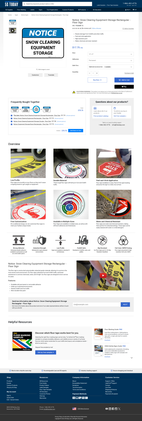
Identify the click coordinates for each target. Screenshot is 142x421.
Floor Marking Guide (112, 329)
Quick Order (10, 397)
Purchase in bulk (129, 73)
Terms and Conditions (79, 389)
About (74, 381)
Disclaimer (75, 385)
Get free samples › (120, 116)
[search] (57, 4)
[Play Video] (13, 30)
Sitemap (42, 396)
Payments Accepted (111, 394)
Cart (135, 9)
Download (107, 340)
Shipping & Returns (111, 389)
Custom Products (68, 10)
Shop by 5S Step (12, 387)
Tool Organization (52, 10)
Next (132, 357)
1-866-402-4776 (130, 3)
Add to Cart (126, 80)
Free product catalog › (101, 116)
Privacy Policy (58, 416)
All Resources (44, 381)
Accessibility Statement (79, 383)
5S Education (97, 10)
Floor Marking (21, 10)
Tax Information (77, 387)
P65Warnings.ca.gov (116, 93)
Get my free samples (45, 352)
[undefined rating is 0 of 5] (77, 28)
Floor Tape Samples (112, 5)
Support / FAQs (110, 381)
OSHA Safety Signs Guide (113, 346)
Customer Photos (45, 394)
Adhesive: (75, 59)
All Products (82, 10)
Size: (74, 53)
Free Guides (43, 383)
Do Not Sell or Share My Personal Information (75, 416)
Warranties (43, 398)
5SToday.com (68, 418)
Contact (107, 385)
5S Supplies (9, 10)
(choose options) (70, 115)
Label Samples (101, 5)
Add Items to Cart (75, 130)
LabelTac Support (111, 383)
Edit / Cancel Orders (13, 400)
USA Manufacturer (83, 408)
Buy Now (96, 80)
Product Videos (44, 385)
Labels (32, 10)
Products (9, 381)
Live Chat (108, 387)
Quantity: (75, 72)
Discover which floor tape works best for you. (57, 333)
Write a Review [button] (96, 28)
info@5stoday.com (118, 125)
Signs (40, 10)
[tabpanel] (111, 335)
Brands (9, 383)
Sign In (128, 9)
